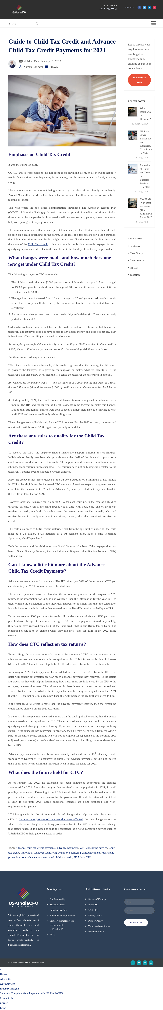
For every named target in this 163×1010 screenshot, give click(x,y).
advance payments (67, 847)
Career (4, 1002)
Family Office (95, 915)
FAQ (52, 934)
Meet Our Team (57, 904)
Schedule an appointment (62, 915)
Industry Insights (58, 910)
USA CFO (93, 910)
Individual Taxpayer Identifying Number (44, 852)
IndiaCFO (93, 904)
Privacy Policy (95, 921)
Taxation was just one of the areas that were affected (51, 819)
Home (3, 974)
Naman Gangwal (33, 66)
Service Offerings (97, 899)
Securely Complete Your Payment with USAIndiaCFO (62, 925)
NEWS (54, 66)
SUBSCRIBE (136, 922)
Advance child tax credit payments (35, 847)
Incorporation (137, 260)
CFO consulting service (93, 847)
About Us (5, 979)
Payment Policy (96, 931)
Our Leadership (57, 899)
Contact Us (6, 998)
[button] (0, 969)
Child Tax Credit (38, 244)
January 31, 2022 (51, 61)
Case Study (136, 253)
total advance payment (34, 857)
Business (135, 246)
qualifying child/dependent (84, 852)
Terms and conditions (99, 926)
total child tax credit (60, 857)
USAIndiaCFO (82, 857)
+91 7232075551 (108, 9)
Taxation (135, 274)
